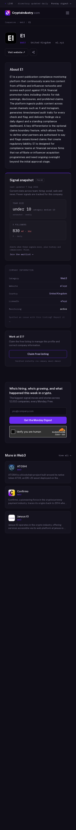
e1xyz (64, 301)
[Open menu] (67, 12)
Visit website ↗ (16, 52)
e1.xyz (63, 285)
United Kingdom (58, 293)
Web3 (22, 22)
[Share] (33, 52)
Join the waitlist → (21, 254)
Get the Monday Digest (38, 420)
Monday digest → (61, 3)
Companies (10, 22)
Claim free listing (38, 354)
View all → (65, 455)
